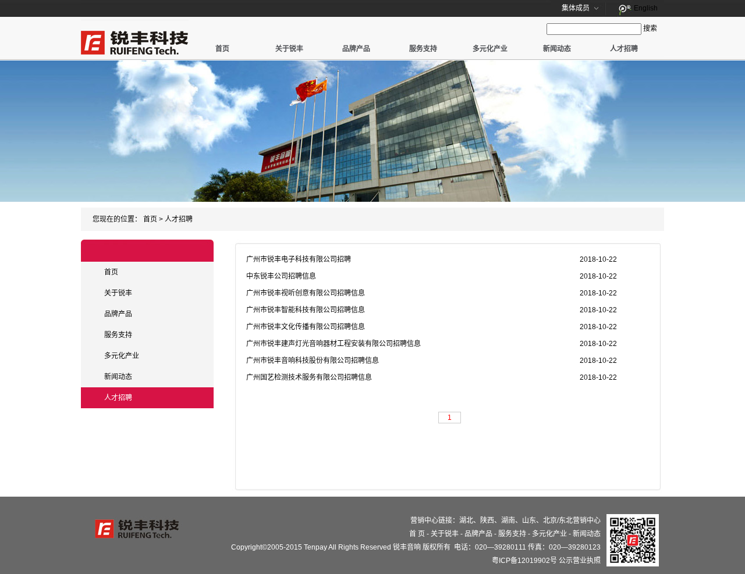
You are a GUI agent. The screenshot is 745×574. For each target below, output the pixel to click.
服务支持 (423, 49)
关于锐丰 (289, 49)
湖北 (466, 520)
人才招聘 (624, 49)
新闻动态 (557, 49)
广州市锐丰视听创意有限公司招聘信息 (305, 293)
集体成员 (576, 8)
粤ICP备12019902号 (524, 561)
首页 (222, 49)
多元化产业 (490, 49)
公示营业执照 (580, 561)
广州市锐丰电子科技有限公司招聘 (298, 259)
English (646, 8)
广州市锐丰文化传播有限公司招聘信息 (305, 327)
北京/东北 (558, 520)
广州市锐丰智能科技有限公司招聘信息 (305, 310)
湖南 (508, 520)
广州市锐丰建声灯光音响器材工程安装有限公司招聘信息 (333, 344)
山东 (529, 520)
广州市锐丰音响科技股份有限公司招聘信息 (312, 360)
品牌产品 (356, 49)
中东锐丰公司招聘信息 (281, 276)
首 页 (417, 534)
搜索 (650, 28)
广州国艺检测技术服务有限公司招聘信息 (309, 377)
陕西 (487, 520)
